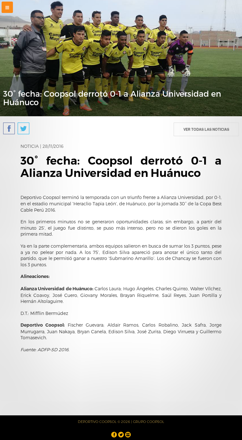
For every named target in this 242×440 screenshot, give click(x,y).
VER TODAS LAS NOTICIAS (206, 129)
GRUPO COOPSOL (148, 421)
